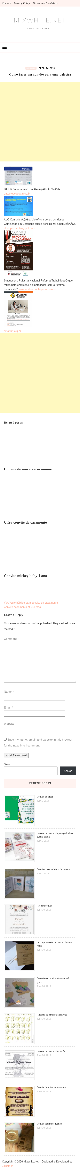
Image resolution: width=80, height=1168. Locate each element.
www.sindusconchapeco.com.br (37, 289)
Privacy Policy (22, 3)
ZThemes (7, 1165)
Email (8, 707)
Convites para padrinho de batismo (53, 869)
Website (9, 723)
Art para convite (44, 905)
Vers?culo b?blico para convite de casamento (31, 602)
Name (9, 691)
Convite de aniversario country (51, 1087)
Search (8, 764)
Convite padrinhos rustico (49, 1123)
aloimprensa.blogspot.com (19, 228)
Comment (11, 638)
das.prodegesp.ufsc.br (17, 193)
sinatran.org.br (12, 331)
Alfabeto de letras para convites (52, 1014)
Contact (6, 3)
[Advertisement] (40, 121)
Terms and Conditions (45, 3)
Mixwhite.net (40, 21)
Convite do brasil (45, 796)
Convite (30, 68)
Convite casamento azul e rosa (22, 606)
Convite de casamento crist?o (51, 1051)
